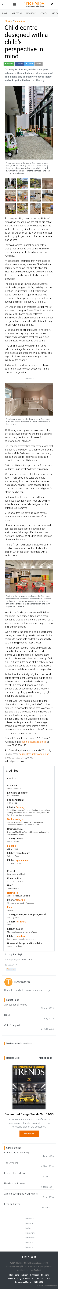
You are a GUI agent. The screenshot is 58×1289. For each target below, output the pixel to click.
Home (4, 13)
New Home (31, 13)
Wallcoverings (15, 819)
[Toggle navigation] (14, 4)
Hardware (12, 892)
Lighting (11, 845)
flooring (20, 807)
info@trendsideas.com (35, 1263)
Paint (10, 907)
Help (39, 64)
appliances (22, 860)
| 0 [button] (10, 64)
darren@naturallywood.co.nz (34, 754)
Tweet (30, 64)
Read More (29, 1133)
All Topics (17, 13)
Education (11, 969)
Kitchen (43, 13)
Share (20, 64)
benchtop (21, 936)
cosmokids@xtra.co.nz (33, 741)
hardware (21, 921)
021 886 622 (17, 1263)
